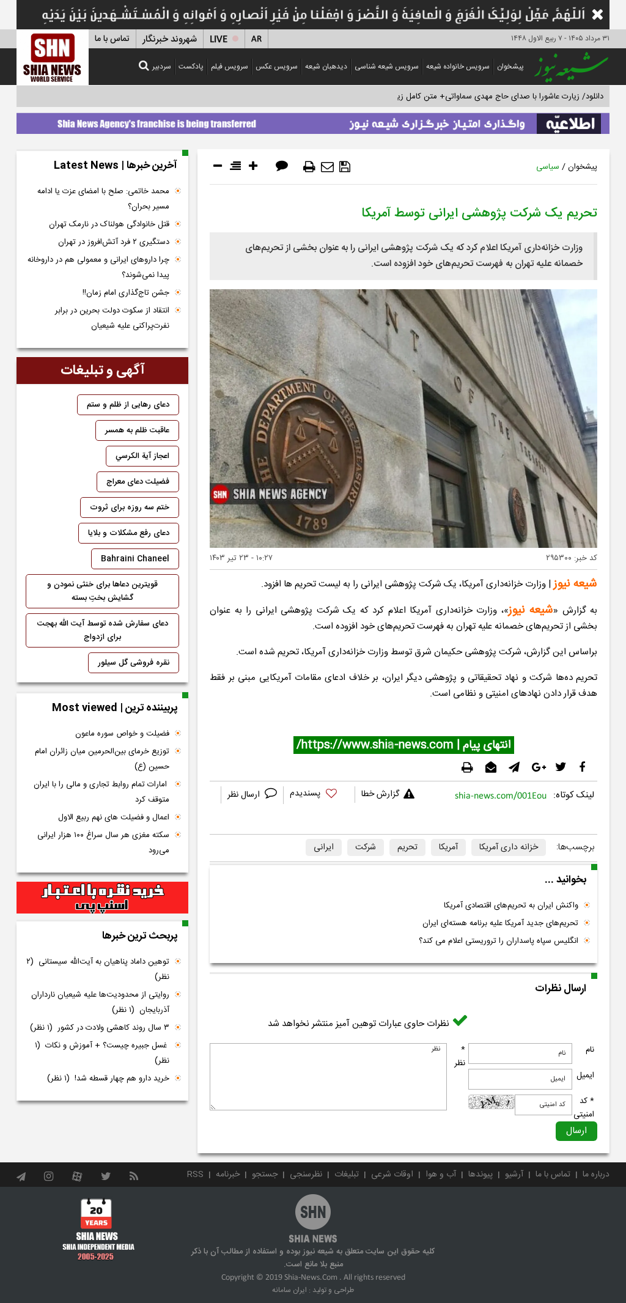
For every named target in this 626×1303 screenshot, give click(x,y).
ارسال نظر (244, 795)
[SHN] (53, 57)
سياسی (547, 167)
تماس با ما (112, 39)
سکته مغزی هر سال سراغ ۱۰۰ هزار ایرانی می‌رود (103, 843)
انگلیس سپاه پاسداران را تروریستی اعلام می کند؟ (498, 941)
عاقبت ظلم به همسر (137, 430)
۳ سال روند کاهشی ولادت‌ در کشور (99, 1028)
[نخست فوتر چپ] (99, 1229)
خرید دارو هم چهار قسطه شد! (108, 1078)
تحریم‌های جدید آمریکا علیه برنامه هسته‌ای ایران (500, 923)
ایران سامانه (289, 1290)
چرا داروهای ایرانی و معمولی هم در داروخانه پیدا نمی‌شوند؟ (98, 267)
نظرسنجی (306, 1174)
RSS (195, 1174)
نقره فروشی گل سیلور (133, 663)
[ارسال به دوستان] (327, 166)
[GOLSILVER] (102, 897)
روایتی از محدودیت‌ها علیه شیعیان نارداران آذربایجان (100, 1002)
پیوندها (480, 1174)
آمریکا (448, 847)
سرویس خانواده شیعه (458, 67)
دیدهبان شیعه (326, 67)
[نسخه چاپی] (309, 166)
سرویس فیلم (229, 67)
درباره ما (596, 1174)
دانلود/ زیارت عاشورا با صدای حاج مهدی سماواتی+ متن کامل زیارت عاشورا (483, 96)
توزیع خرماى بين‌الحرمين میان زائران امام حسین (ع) (102, 759)
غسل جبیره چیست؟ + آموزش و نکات (102, 1053)
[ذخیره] (344, 166)
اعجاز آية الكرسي (142, 456)
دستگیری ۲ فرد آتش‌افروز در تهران (113, 242)
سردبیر (161, 67)
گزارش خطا (380, 794)
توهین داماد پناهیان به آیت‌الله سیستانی (97, 969)
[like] (319, 795)
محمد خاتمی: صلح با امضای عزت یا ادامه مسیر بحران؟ (103, 199)
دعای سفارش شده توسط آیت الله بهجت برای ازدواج (102, 630)
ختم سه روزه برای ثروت (129, 507)
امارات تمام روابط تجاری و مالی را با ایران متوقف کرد (101, 792)
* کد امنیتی (583, 1107)
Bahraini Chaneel (135, 559)
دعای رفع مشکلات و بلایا (128, 533)
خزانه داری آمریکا (508, 847)
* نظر (459, 1056)
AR (256, 39)
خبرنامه (228, 1174)
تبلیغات (346, 1174)
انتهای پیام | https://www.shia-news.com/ (403, 745)
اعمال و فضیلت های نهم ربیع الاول (113, 817)
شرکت (365, 847)
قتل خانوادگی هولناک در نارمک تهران (109, 224)
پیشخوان (510, 67)
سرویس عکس (277, 67)
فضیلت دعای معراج (137, 482)
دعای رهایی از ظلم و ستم (128, 405)
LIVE (218, 39)
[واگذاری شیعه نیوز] (313, 120)
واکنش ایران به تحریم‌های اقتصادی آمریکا (511, 905)
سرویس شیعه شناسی (387, 67)
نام (590, 1050)
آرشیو (514, 1174)
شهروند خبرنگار (169, 39)
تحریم (407, 847)
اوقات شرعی (392, 1174)
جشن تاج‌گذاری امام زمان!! (124, 293)
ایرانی (324, 847)
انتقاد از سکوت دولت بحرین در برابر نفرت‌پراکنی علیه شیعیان (112, 318)
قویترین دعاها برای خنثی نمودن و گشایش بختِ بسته (102, 591)
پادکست (191, 67)
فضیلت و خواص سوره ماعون (122, 733)
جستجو (265, 1174)
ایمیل (585, 1075)
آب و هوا (440, 1174)
